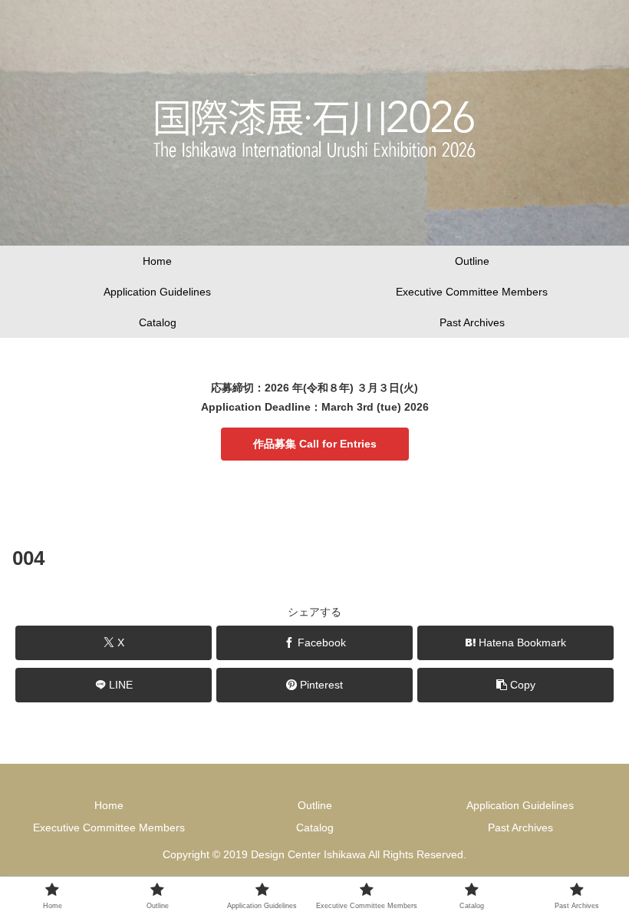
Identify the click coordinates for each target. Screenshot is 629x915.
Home (108, 805)
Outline (315, 805)
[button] (515, 685)
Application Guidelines (520, 805)
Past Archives (520, 827)
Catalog (315, 827)
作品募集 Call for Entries (315, 444)
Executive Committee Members (109, 827)
